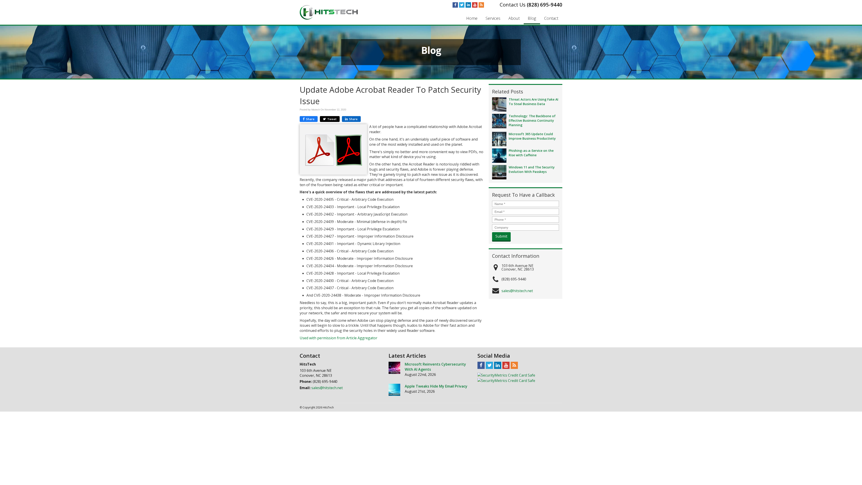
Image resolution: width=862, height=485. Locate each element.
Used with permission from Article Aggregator (338, 337)
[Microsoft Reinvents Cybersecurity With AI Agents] (394, 368)
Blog (532, 18)
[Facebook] (455, 5)
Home (471, 18)
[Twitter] (461, 5)
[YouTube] (474, 5)
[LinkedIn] (468, 5)
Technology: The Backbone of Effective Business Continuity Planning (532, 120)
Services (493, 18)
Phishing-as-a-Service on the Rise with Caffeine (531, 152)
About (514, 18)
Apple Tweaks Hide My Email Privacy (436, 386)
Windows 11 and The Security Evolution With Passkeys (532, 169)
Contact (551, 18)
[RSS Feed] (481, 5)
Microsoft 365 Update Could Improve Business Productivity (532, 136)
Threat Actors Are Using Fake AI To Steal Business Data (533, 101)
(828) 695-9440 (544, 4)
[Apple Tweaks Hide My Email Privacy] (394, 390)
